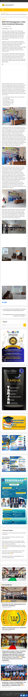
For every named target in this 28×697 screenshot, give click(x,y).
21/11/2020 (4, 26)
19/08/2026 (4, 607)
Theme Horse (9, 694)
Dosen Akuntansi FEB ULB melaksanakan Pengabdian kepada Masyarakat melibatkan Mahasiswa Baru (14, 310)
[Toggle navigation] (2, 9)
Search (24, 325)
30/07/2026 (4, 630)
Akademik (4, 624)
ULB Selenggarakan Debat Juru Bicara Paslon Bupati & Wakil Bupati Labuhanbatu (14, 315)
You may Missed (7, 585)
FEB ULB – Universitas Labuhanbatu (17, 693)
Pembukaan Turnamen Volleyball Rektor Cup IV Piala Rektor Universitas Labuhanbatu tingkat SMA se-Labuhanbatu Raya (13, 552)
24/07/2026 (4, 662)
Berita (3, 19)
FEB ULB (9, 26)
